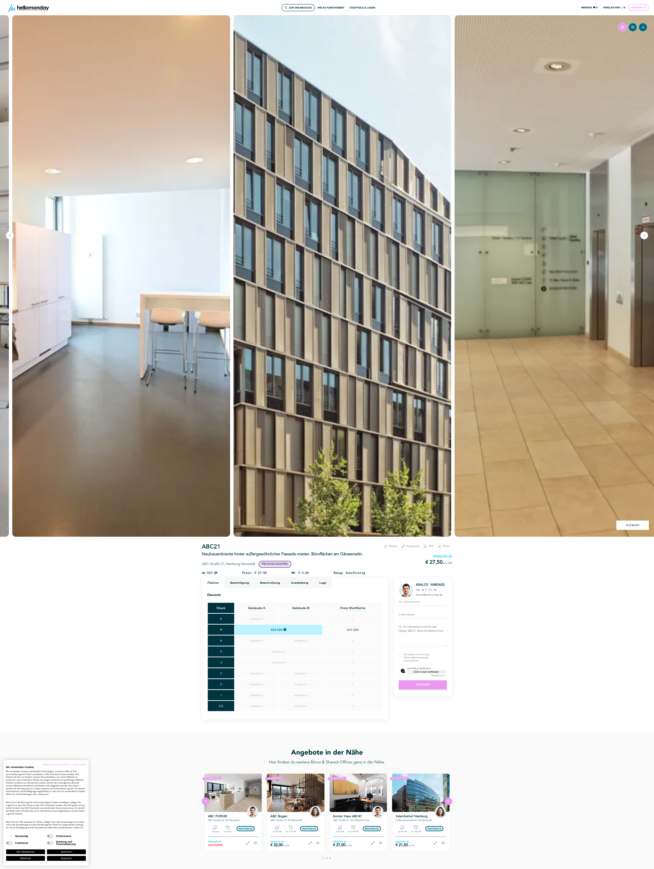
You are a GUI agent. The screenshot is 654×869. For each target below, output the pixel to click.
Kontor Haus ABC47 (347, 816)
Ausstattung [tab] (299, 583)
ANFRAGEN (423, 685)
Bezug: (224, 807)
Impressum (79, 764)
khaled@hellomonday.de (429, 595)
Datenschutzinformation (56, 764)
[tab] (622, 27)
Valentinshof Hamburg (412, 816)
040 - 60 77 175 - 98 (426, 590)
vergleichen (413, 546)
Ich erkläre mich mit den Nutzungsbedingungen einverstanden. (417, 657)
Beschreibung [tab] (270, 583)
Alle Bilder (632, 525)
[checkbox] (9, 836)
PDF (431, 546)
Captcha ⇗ (438, 676)
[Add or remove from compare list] (248, 843)
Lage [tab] (322, 583)
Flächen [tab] (213, 583)
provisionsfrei (211, 778)
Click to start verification (426, 672)
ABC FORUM (217, 816)
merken (393, 546)
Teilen (446, 546)
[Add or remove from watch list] (255, 843)
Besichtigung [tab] (239, 583)
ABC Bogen (278, 816)
